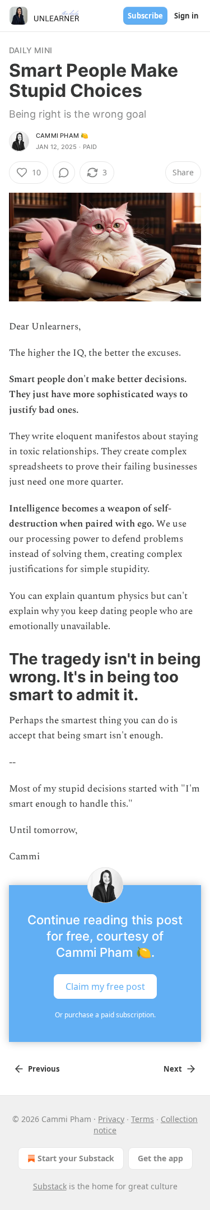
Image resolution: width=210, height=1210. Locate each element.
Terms (142, 1119)
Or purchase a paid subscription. (105, 1015)
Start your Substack (76, 1158)
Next (173, 1069)
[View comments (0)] (64, 172)
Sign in (186, 16)
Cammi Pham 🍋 (62, 135)
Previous (43, 1069)
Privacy (111, 1119)
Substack (50, 1186)
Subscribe (145, 16)
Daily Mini (30, 50)
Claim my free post (105, 986)
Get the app (160, 1158)
